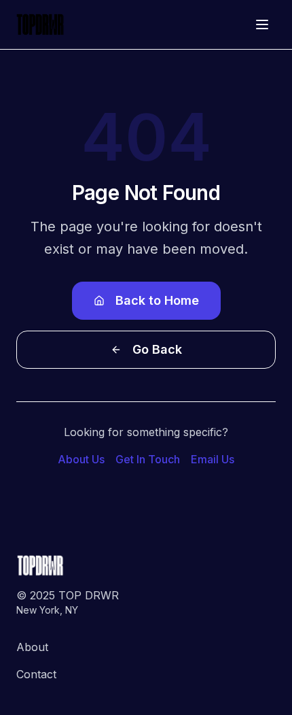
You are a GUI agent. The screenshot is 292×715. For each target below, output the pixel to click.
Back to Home (157, 300)
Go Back (157, 349)
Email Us (212, 459)
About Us (81, 459)
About (32, 647)
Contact (36, 674)
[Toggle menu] (262, 24)
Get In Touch (147, 459)
